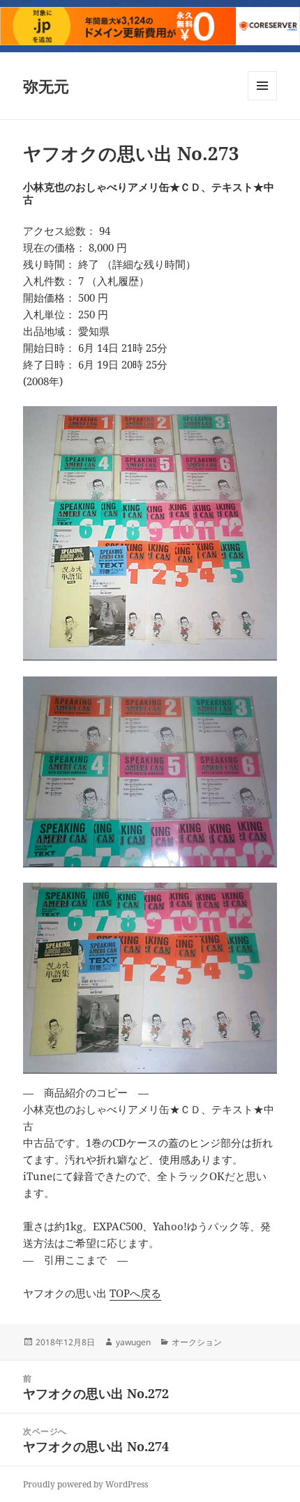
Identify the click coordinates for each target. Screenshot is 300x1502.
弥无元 (46, 85)
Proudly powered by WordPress (85, 1484)
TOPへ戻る (135, 1293)
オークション (197, 1342)
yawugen (133, 1342)
